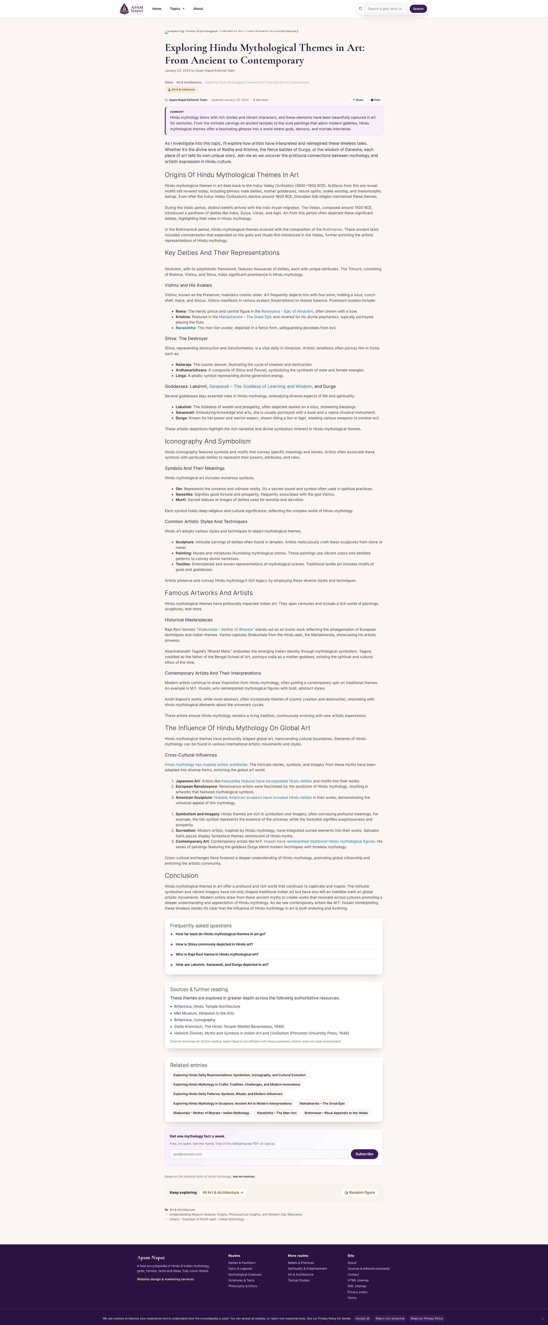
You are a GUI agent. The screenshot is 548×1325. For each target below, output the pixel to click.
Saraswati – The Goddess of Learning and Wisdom (260, 386)
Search (418, 8)
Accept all (362, 1318)
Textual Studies (299, 1280)
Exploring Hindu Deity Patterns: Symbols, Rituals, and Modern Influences (228, 1094)
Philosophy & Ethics (242, 1286)
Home (156, 9)
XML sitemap (357, 1286)
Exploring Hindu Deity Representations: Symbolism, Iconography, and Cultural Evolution (239, 1075)
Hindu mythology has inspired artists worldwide (206, 764)
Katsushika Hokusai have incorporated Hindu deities (266, 781)
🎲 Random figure (359, 1192)
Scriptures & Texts (241, 1280)
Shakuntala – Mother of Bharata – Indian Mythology (211, 1113)
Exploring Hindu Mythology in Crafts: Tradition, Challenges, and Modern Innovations (236, 1084)
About (198, 9)
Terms (352, 1298)
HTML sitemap (358, 1280)
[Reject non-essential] (543, 1318)
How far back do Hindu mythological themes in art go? (221, 934)
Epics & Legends (240, 1268)
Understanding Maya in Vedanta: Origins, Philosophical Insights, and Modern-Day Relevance (236, 1214)
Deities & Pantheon (241, 1262)
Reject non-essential (390, 1318)
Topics (175, 9)
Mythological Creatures (245, 1274)
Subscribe (364, 1154)
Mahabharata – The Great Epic (245, 317)
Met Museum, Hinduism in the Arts (204, 1013)
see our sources (244, 1176)
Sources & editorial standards (369, 1268)
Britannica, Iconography (194, 1020)
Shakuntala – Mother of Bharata (225, 629)
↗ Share (358, 100)
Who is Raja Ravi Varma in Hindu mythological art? (217, 954)
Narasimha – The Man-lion (277, 1113)
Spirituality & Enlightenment (307, 1268)
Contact (353, 1274)
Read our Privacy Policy (427, 1318)
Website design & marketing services (165, 1279)
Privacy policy (358, 1292)
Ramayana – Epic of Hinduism (287, 311)
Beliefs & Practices (301, 1262)
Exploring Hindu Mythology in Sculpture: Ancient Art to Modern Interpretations (232, 1103)
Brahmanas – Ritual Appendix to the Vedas (336, 1113)
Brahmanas (332, 229)
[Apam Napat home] (132, 9)
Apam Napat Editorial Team (188, 100)
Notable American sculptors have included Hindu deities (263, 797)
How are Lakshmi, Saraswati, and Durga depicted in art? (222, 964)
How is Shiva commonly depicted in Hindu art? (214, 944)
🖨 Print (375, 100)
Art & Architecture (188, 82)
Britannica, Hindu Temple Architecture (207, 1006)
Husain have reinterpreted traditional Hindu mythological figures (319, 841)
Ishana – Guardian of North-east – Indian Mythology (207, 1219)
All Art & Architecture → (223, 1192)
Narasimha (185, 327)
